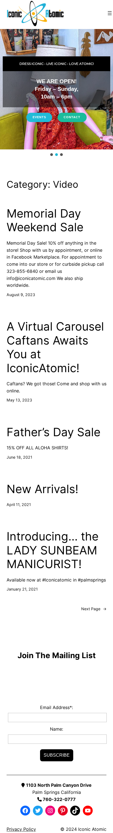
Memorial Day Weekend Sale (45, 220)
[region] (56, 93)
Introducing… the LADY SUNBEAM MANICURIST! (52, 550)
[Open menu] (109, 13)
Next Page (93, 608)
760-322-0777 (59, 799)
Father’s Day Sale (53, 432)
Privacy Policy (21, 829)
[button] (51, 154)
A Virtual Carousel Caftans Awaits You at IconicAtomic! (55, 347)
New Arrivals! (42, 489)
